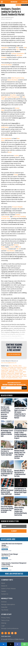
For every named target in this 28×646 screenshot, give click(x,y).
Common (12, 247)
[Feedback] (15, 633)
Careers (3, 591)
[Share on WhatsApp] (24, 644)
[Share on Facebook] (17, 644)
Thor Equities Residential (11, 377)
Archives (4, 602)
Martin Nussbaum (12, 80)
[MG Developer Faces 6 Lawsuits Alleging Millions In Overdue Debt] (7, 430)
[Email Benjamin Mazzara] (11, 19)
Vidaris (20, 377)
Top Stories (4, 610)
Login (3, 626)
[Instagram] (12, 633)
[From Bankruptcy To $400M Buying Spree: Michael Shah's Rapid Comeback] (20, 487)
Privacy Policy (5, 617)
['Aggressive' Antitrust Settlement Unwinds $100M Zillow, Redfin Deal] (7, 487)
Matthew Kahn (10, 373)
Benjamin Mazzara (5, 19)
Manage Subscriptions (8, 604)
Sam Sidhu (8, 376)
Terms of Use (5, 620)
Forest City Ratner (6, 64)
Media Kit (4, 586)
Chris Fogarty (13, 368)
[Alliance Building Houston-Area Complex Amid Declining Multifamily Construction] (20, 506)
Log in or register (14, 354)
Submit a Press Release (8, 588)
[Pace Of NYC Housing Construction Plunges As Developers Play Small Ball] (7, 506)
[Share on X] (10, 644)
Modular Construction (14, 374)
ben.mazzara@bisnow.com (8, 362)
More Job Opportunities (14, 574)
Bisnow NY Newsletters (10, 521)
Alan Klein (15, 365)
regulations (4, 47)
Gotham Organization (17, 53)
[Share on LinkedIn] (3, 644)
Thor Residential (6, 138)
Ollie (17, 249)
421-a (17, 49)
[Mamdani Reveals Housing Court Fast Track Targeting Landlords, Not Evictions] (20, 450)
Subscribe (24, 1)
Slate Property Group (17, 78)
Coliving (19, 368)
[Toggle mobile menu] (2, 2)
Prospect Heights (17, 207)
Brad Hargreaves (18, 367)
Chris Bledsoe (10, 250)
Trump (16, 174)
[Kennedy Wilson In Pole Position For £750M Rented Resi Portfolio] (20, 469)
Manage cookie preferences (9, 628)
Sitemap (3, 623)
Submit (24, 388)
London (16, 155)
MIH (17, 47)
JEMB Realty (4, 127)
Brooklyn (13, 95)
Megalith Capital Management (10, 97)
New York (18, 4)
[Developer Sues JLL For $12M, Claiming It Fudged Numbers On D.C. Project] (7, 469)
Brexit (9, 152)
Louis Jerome (18, 371)
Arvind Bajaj (10, 367)
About (3, 583)
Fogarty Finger (4, 370)
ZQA (25, 47)
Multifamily (24, 4)
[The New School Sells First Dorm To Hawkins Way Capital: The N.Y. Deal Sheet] (7, 450)
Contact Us (4, 594)
